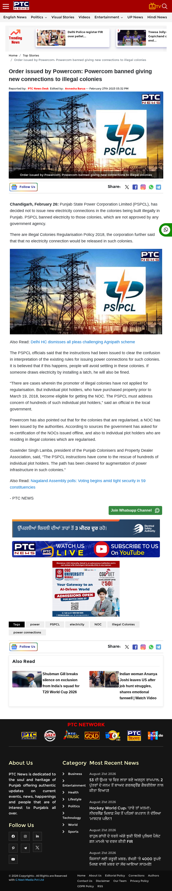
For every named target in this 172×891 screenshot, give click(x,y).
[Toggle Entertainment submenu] (121, 17)
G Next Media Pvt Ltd (29, 879)
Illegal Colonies (123, 624)
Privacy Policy (139, 881)
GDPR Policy (85, 886)
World (72, 825)
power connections (27, 632)
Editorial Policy (115, 875)
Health (73, 792)
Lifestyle (75, 799)
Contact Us (84, 881)
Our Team (120, 881)
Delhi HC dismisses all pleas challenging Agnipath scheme (83, 342)
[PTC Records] (50, 735)
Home (13, 55)
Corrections (136, 875)
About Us (95, 875)
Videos (84, 17)
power (35, 624)
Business (75, 774)
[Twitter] (127, 188)
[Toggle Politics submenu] (46, 17)
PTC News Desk (38, 88)
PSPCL (55, 624)
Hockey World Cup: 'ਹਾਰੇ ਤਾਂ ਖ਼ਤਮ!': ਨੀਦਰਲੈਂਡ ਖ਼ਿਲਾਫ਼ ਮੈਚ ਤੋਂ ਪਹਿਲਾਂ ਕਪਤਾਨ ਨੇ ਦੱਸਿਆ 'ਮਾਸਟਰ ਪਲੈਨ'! (125, 813)
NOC (98, 624)
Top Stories (31, 55)
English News (15, 17)
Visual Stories (63, 17)
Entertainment (107, 17)
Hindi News (157, 17)
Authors (153, 875)
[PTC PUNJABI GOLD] (92, 735)
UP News (135, 17)
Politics (37, 17)
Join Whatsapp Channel (131, 510)
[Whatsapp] (151, 187)
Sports (73, 832)
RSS (100, 886)
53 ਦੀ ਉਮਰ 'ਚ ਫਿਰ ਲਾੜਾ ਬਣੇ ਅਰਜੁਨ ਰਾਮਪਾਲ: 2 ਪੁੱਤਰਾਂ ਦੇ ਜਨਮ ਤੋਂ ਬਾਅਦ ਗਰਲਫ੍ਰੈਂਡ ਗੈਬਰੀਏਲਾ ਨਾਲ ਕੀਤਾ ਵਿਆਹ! (126, 785)
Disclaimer (103, 881)
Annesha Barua (75, 88)
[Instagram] (143, 187)
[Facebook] (135, 187)
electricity (77, 624)
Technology (71, 818)
